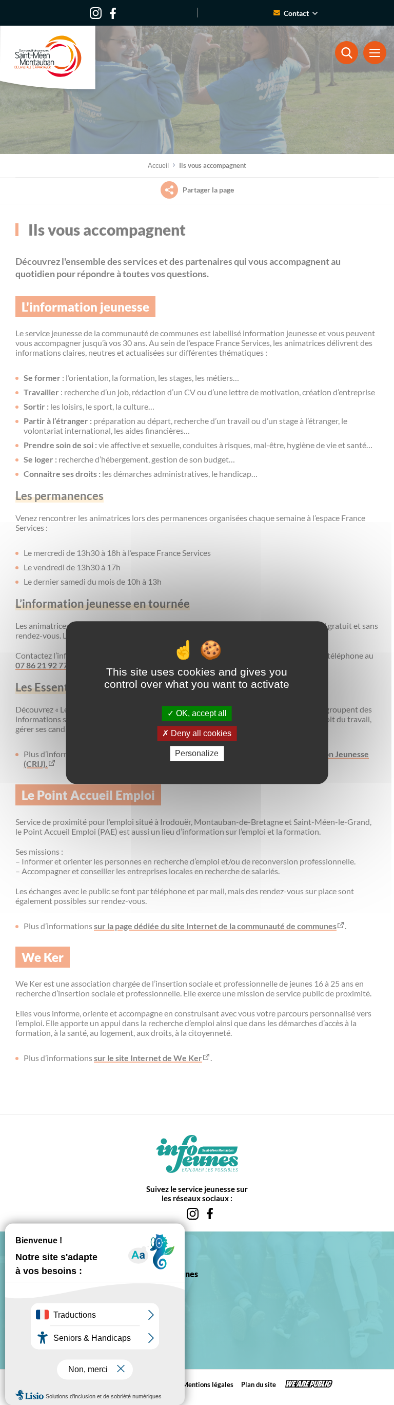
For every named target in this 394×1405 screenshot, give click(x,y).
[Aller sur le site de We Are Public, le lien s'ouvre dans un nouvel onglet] (309, 1385)
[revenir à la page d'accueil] (47, 57)
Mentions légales (207, 1384)
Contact (296, 13)
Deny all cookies (200, 733)
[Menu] (374, 52)
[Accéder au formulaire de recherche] (346, 52)
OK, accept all (200, 713)
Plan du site (258, 1384)
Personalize (197, 753)
